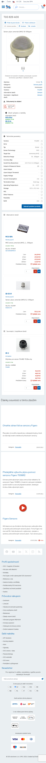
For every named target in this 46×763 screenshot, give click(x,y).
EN (30, 687)
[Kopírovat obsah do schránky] (41, 82)
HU (24, 687)
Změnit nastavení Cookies (11, 629)
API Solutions (7, 638)
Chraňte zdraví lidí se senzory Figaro (20, 425)
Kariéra (5, 592)
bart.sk (38, 757)
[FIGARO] (5, 447)
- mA (37, 179)
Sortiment (6, 600)
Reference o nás (8, 579)
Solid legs (36, 182)
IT (24, 691)
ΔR (38, 166)
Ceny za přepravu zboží (10, 610)
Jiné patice (8, 356)
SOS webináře (7, 657)
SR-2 (7, 353)
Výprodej (5, 648)
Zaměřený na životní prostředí (12, 588)
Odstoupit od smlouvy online (12, 626)
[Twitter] (26, 552)
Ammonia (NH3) (34, 153)
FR (37, 691)
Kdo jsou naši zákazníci (10, 569)
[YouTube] (13, 552)
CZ (17, 687)
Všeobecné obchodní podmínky (12, 607)
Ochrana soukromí (8, 623)
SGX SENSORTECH (10, 250)
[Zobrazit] (39, 271)
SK (10, 687)
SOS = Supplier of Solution (11, 566)
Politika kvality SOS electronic (12, 585)
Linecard (5, 604)
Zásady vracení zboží (9, 616)
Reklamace (6, 613)
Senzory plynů (37, 85)
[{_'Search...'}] (16, 7)
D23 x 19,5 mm (34, 188)
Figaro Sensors (10, 518)
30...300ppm (35, 157)
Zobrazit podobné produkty (32, 206)
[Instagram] (33, 552)
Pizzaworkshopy (8, 654)
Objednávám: (36, 268)
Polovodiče (18, 447)
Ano (38, 201)
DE (37, 687)
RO (10, 691)
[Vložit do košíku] (35, 271)
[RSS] (39, 552)
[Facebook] (7, 552)
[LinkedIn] (20, 552)
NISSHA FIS (8, 308)
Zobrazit (39, 92)
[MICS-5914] (23, 229)
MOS (37, 150)
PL (17, 691)
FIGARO (39, 90)
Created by (31, 757)
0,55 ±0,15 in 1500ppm (32, 163)
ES (30, 691)
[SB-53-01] (23, 286)
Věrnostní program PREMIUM (12, 620)
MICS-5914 (8, 117)
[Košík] (42, 7)
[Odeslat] (42, 678)
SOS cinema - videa (9, 651)
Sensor (37, 147)
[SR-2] (23, 345)
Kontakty (5, 573)
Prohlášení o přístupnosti (10, 663)
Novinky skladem (8, 641)
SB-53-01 (8, 121)
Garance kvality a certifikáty (11, 582)
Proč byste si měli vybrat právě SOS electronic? (17, 576)
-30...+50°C (35, 185)
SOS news (6, 660)
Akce (4, 644)
